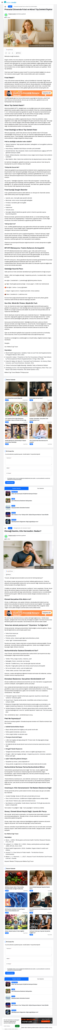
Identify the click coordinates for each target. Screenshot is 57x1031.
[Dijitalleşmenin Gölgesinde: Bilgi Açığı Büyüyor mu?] (28, 521)
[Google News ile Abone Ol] (9, 49)
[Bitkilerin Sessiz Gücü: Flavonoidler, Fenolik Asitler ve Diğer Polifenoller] (16, 880)
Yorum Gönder (9, 482)
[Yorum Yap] (6, 53)
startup (50, 1027)
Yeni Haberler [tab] (40, 488)
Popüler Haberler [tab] (16, 488)
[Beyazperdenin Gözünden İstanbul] (28, 507)
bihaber (46, 1027)
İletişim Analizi (12, 14)
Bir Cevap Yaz (10, 451)
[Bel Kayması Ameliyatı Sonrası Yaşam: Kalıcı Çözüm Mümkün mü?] (16, 902)
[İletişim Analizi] (10, 2)
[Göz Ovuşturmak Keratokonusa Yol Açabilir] (41, 434)
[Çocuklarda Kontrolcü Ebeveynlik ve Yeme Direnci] (41, 902)
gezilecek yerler (34, 1027)
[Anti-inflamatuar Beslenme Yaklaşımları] (28, 500)
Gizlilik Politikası (7, 1026)
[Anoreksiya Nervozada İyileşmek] (16, 391)
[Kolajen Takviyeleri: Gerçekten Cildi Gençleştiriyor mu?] (41, 412)
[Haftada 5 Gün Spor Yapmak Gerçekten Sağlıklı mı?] (41, 924)
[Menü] (2, 2)
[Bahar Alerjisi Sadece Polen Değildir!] (16, 924)
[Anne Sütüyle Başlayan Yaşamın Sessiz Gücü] (41, 880)
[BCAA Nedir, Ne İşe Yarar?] (41, 391)
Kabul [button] (17, 1026)
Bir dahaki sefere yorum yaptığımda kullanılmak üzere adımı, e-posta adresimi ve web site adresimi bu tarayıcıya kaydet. (28, 479)
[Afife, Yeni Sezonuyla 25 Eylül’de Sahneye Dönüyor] (28, 493)
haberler (29, 1027)
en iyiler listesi (42, 1027)
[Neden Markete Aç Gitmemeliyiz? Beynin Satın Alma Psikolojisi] (16, 434)
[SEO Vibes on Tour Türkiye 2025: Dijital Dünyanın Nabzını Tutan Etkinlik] (28, 514)
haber (26, 1027)
